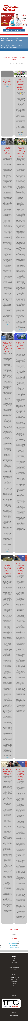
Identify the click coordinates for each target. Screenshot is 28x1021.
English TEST (11, 43)
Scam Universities (13, 943)
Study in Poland (14, 38)
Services (3, 43)
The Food (14, 983)
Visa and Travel (14, 990)
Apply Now (14, 974)
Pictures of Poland (17, 45)
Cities (14, 964)
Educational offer (13, 941)
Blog (2, 45)
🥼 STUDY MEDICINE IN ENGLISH (14, 30)
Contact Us (19, 43)
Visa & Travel (18, 40)
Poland (8, 45)
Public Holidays (14, 962)
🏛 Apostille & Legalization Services (14, 28)
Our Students (13, 47)
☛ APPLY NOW (4, 38)
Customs (14, 960)
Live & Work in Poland (7, 40)
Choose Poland (14, 958)
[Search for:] (14, 932)
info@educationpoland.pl (14, 1015)
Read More (7, 86)
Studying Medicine (6, 50)
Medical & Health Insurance (14, 995)
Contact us (14, 1012)
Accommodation (14, 981)
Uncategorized (13, 945)
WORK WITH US (16, 50)
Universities (4, 47)
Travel (14, 993)
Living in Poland (14, 979)
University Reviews (13, 947)
